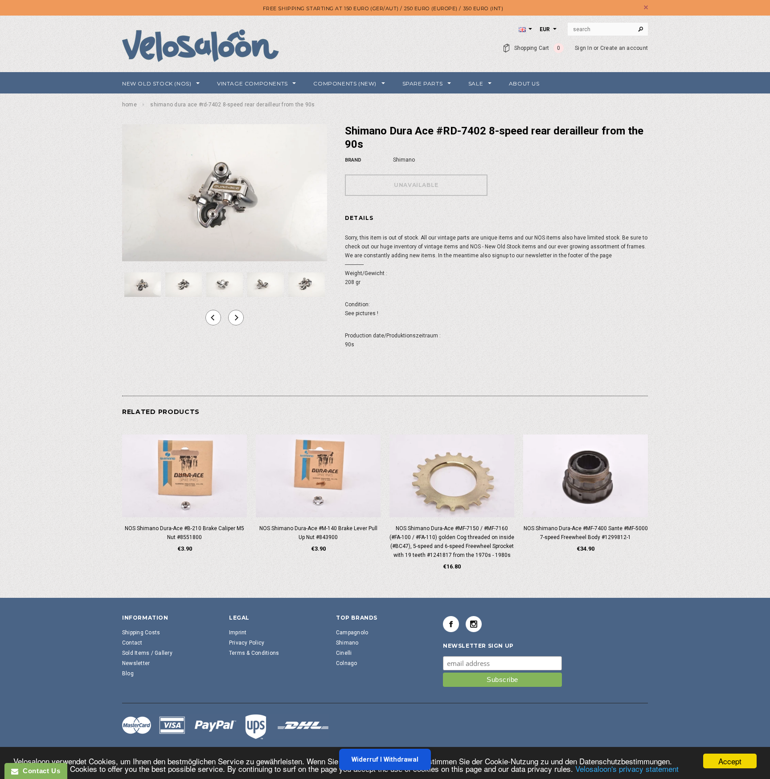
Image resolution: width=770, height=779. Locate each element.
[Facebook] (451, 624)
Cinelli (344, 653)
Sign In (583, 48)
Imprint (238, 632)
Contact (132, 643)
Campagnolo (352, 632)
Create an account (624, 48)
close (646, 7)
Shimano (347, 643)
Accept (729, 761)
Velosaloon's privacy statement (627, 768)
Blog (128, 673)
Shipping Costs (141, 632)
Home (129, 104)
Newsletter (136, 663)
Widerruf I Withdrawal (385, 759)
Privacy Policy (246, 643)
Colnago (346, 663)
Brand (353, 160)
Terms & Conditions (254, 653)
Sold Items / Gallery (147, 653)
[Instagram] (474, 624)
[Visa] (225, 726)
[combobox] (608, 29)
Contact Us (39, 771)
